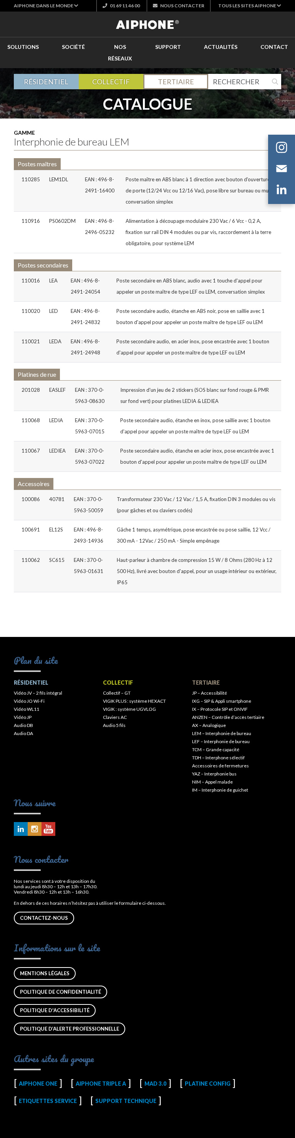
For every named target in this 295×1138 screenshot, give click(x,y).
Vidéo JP (22, 717)
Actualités (220, 46)
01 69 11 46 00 (124, 5)
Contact (274, 46)
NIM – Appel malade (212, 782)
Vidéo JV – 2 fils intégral (38, 693)
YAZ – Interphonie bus (214, 774)
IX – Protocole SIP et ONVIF (220, 709)
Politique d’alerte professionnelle (69, 1029)
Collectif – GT (117, 693)
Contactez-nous (44, 918)
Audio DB (23, 725)
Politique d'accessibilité (54, 1010)
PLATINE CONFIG (207, 1083)
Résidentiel (46, 81)
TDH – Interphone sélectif (218, 757)
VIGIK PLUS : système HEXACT (134, 701)
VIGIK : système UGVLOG (129, 709)
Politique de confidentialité (60, 992)
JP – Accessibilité (209, 693)
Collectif (111, 81)
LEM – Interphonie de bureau (221, 733)
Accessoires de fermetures (220, 766)
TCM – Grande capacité (215, 749)
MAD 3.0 (155, 1083)
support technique (125, 1101)
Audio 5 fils (114, 725)
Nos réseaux (120, 52)
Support (168, 46)
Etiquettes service (48, 1101)
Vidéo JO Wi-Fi (29, 701)
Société (73, 46)
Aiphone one (38, 1083)
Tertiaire (176, 81)
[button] (46, 5)
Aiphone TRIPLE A (101, 1083)
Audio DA (23, 733)
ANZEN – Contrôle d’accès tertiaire (228, 717)
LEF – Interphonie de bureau (221, 741)
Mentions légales (45, 973)
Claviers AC (115, 717)
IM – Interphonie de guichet (220, 790)
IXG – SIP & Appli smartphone (221, 701)
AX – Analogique (209, 725)
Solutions (23, 46)
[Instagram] (281, 148)
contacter (182, 5)
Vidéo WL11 (26, 709)
